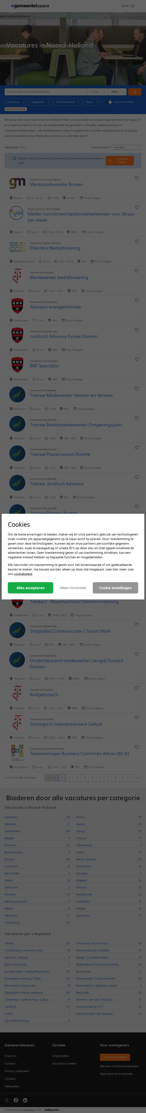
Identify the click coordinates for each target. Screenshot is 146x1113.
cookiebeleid (23, 574)
